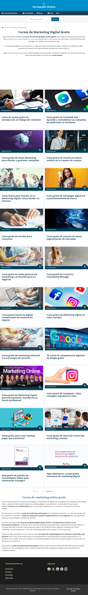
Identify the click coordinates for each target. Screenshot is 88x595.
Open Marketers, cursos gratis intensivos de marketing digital (63, 475)
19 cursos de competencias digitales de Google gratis (66, 356)
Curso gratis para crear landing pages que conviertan (18, 437)
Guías (51, 13)
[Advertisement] (44, 74)
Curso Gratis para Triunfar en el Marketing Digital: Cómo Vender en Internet (20, 198)
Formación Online (44, 7)
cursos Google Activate (38, 39)
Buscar (55, 19)
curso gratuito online (17, 53)
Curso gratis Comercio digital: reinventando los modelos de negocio (17, 317)
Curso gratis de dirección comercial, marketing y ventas (66, 437)
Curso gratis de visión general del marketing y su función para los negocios (19, 277)
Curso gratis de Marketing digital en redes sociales (66, 316)
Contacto (8, 572)
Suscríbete (9, 575)
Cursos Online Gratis (10, 13)
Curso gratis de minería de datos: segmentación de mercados (64, 237)
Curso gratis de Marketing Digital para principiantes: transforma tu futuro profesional (20, 398)
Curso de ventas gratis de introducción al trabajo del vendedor (21, 118)
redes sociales (8, 39)
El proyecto (9, 569)
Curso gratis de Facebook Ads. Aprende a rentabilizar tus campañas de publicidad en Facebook (66, 120)
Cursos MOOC (29, 13)
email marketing (24, 39)
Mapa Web (9, 578)
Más (57, 13)
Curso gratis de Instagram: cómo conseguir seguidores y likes (64, 394)
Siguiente (50, 491)
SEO (15, 39)
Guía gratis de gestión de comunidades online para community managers (15, 478)
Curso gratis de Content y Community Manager (60, 275)
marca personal (54, 39)
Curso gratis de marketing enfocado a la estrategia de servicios (21, 356)
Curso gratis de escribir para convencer (17, 237)
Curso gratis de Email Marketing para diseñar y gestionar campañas (20, 159)
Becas (40, 13)
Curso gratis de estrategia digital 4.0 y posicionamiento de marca (66, 197)
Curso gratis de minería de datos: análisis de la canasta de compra (64, 159)
